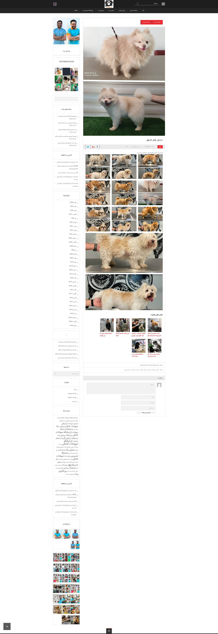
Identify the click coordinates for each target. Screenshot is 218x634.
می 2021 (73, 218)
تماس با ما (111, 10)
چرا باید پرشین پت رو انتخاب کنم (67, 123)
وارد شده (54, 4)
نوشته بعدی (146, 22)
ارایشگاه (70, 429)
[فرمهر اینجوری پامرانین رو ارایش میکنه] (66, 77)
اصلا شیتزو (73, 453)
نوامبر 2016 (73, 310)
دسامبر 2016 (72, 306)
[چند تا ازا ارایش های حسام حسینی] (58, 77)
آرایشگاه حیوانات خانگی (68, 418)
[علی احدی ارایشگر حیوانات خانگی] (74, 77)
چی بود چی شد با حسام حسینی (66, 173)
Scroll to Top (7, 626)
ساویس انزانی (63, 459)
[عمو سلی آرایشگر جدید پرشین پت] (74, 69)
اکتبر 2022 (73, 206)
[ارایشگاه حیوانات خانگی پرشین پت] (109, 4)
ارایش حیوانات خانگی (153, 370)
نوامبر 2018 (73, 274)
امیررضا (76, 177)
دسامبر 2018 (72, 270)
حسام (69, 453)
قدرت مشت (75, 183)
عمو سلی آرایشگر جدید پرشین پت (67, 116)
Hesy (77, 418)
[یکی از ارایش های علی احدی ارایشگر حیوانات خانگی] (58, 85)
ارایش (61, 421)
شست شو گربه (65, 462)
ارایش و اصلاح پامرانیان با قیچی (65, 162)
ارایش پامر (76, 429)
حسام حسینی (135, 147)
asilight (75, 166)
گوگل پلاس (92, 146)
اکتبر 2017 (73, 290)
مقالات (76, 10)
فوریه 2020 (73, 258)
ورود (75, 389)
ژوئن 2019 (73, 262)
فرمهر (141, 365)
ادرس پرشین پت (69, 421)
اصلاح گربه (62, 450)
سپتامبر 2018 (72, 282)
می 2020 (73, 250)
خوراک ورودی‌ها (72, 393)
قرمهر (59, 468)
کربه (66, 474)
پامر (72, 471)
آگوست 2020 (72, 242)
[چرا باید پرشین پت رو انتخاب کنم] (58, 69)
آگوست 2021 (72, 214)
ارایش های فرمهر (154, 140)
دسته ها (162, 4)
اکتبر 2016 (73, 314)
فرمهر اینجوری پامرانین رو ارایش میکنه (65, 136)
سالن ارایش (69, 459)
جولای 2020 (73, 246)
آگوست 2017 (72, 294)
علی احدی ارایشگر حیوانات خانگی (67, 129)
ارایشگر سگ (67, 447)
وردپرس (74, 401)
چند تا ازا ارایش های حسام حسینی (67, 143)
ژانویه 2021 (72, 234)
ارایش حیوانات (73, 424)
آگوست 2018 (72, 286)
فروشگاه (64, 465)
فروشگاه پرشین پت (87, 10)
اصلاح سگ (70, 450)
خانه (143, 10)
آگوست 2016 (72, 322)
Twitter (88, 146)
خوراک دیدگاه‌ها (72, 397)
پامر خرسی (69, 471)
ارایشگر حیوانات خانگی (133, 370)
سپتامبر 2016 (72, 318)
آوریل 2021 (73, 222)
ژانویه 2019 (72, 266)
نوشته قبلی (157, 22)
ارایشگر (75, 438)
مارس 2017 (73, 302)
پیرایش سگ (70, 474)
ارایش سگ (60, 426)
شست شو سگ (74, 462)
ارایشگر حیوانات (144, 370)
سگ (57, 459)
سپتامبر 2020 (72, 238)
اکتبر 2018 (73, 278)
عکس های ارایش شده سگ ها (151, 365)
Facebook (97, 146)
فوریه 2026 (73, 202)
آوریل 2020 (73, 254)
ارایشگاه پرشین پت (65, 435)
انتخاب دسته (75, 374)
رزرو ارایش (122, 10)
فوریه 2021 (73, 230)
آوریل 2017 (73, 298)
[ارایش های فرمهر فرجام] (66, 85)
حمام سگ (67, 456)
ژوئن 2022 (73, 210)
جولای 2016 (73, 325)
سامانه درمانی (133, 10)
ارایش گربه (67, 438)
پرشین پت (101, 10)
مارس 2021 (73, 226)
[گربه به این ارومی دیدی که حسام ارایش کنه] (74, 85)
